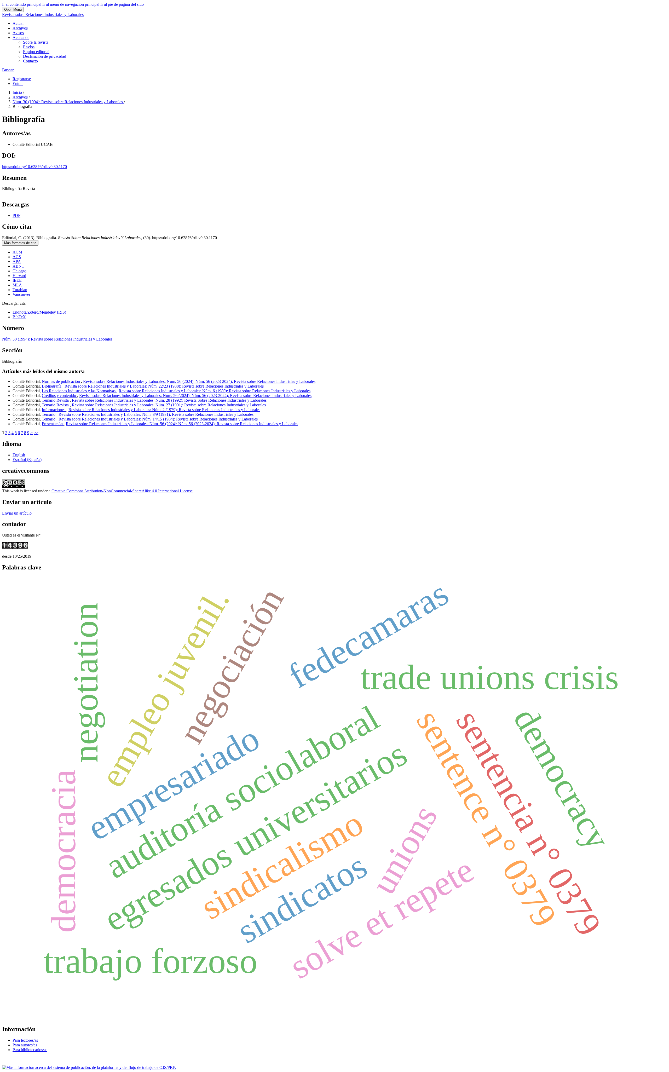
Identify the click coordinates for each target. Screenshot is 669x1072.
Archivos (20, 28)
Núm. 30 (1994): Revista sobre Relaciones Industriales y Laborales (68, 102)
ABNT (18, 266)
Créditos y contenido (59, 395)
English (19, 455)
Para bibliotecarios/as (30, 1049)
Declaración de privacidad (44, 56)
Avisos (18, 33)
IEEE (17, 280)
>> (36, 432)
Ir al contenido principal (21, 4)
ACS (17, 257)
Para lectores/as (25, 1040)
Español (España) (27, 459)
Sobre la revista (35, 42)
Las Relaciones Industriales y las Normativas (79, 391)
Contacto (30, 61)
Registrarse (22, 79)
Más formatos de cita (20, 243)
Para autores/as (25, 1045)
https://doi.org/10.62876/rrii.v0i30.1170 (34, 166)
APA (17, 261)
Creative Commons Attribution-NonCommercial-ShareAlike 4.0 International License (122, 491)
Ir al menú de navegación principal (70, 4)
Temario (49, 414)
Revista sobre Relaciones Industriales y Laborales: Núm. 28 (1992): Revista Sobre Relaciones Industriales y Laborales (169, 400)
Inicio (18, 92)
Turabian (20, 289)
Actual (18, 23)
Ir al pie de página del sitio (122, 4)
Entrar (18, 83)
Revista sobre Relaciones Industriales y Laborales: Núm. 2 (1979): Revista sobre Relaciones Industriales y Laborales (164, 409)
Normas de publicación (61, 381)
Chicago (19, 271)
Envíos (28, 47)
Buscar (8, 70)
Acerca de (21, 37)
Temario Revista (56, 400)
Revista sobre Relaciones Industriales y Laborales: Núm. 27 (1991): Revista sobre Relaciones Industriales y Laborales (169, 405)
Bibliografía (52, 386)
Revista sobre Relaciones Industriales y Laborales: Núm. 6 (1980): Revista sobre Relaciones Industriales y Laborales (214, 391)
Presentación (53, 424)
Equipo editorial (36, 51)
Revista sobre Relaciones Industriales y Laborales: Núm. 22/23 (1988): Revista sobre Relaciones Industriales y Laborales (164, 386)
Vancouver (21, 294)
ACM (17, 252)
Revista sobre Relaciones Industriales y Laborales (43, 14)
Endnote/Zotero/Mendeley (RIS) (39, 312)
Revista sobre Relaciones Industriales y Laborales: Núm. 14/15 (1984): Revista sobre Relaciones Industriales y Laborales (158, 419)
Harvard (19, 275)
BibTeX (19, 317)
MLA (17, 285)
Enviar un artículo (17, 513)
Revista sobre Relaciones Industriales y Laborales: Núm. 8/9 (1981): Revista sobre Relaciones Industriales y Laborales (156, 414)
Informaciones (54, 409)
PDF (16, 215)
